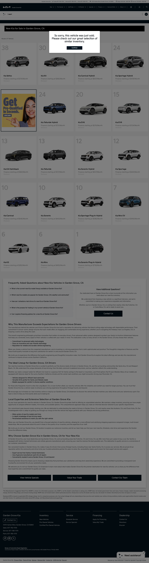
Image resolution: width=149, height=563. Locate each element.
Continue (74, 48)
